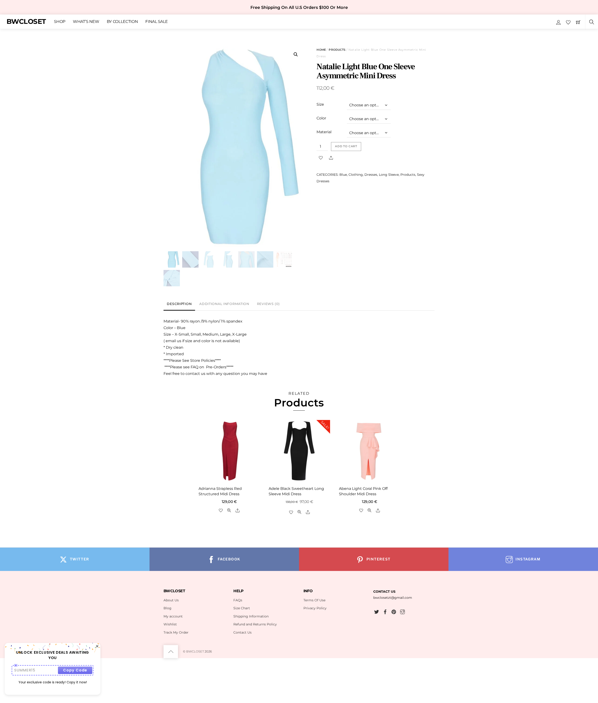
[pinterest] (394, 611)
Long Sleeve (389, 174)
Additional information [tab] (224, 304)
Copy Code (75, 670)
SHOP (59, 21)
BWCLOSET (195, 651)
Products (337, 49)
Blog (167, 608)
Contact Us (242, 632)
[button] (296, 54)
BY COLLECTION (122, 21)
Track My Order (176, 632)
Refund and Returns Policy (255, 624)
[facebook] (385, 611)
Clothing (356, 174)
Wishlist (170, 624)
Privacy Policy (315, 608)
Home (321, 49)
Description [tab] (179, 304)
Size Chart (241, 608)
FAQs (237, 600)
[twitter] (376, 611)
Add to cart (346, 146)
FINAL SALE (156, 21)
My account (173, 616)
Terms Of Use (314, 600)
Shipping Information (251, 616)
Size (320, 104)
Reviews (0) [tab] (268, 304)
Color (321, 118)
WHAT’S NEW (86, 21)
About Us (171, 600)
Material (324, 132)
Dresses (370, 174)
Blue (343, 174)
